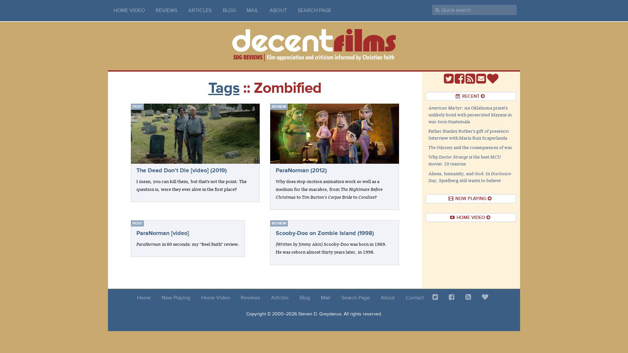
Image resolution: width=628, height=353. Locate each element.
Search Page (314, 10)
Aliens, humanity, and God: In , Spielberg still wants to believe (469, 177)
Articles (200, 10)
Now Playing (176, 297)
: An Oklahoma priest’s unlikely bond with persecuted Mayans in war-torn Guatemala (470, 114)
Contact (415, 297)
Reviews (166, 10)
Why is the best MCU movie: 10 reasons (464, 160)
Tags (223, 88)
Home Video (129, 10)
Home (144, 297)
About (278, 10)
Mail (252, 10)
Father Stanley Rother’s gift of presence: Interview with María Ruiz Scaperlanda (469, 134)
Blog (229, 10)
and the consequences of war (470, 147)
